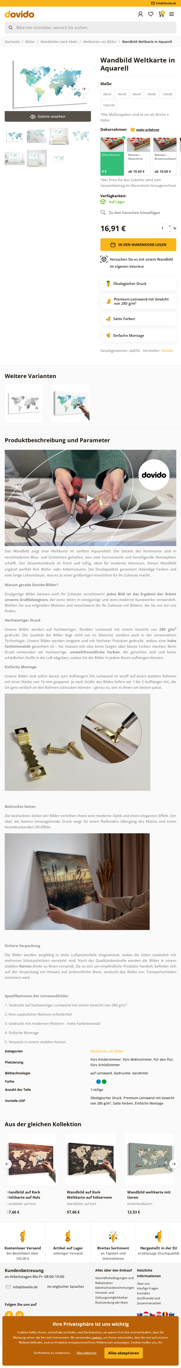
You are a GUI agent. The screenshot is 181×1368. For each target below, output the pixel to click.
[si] (171, 1314)
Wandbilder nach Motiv (59, 41)
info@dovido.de (25, 1287)
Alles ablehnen (87, 1353)
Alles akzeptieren (123, 1353)
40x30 (122, 94)
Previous (7, 1164)
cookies (97, 1337)
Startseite (12, 41)
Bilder (30, 41)
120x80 (167, 94)
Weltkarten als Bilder (99, 41)
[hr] (159, 1314)
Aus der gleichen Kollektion (43, 1124)
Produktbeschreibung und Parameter (57, 440)
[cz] (153, 1314)
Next (84, 89)
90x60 (152, 94)
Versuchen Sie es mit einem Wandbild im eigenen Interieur (141, 263)
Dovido (167, 350)
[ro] (165, 1314)
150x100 (109, 105)
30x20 (107, 94)
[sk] (140, 1314)
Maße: (106, 83)
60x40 (137, 94)
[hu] (146, 1314)
